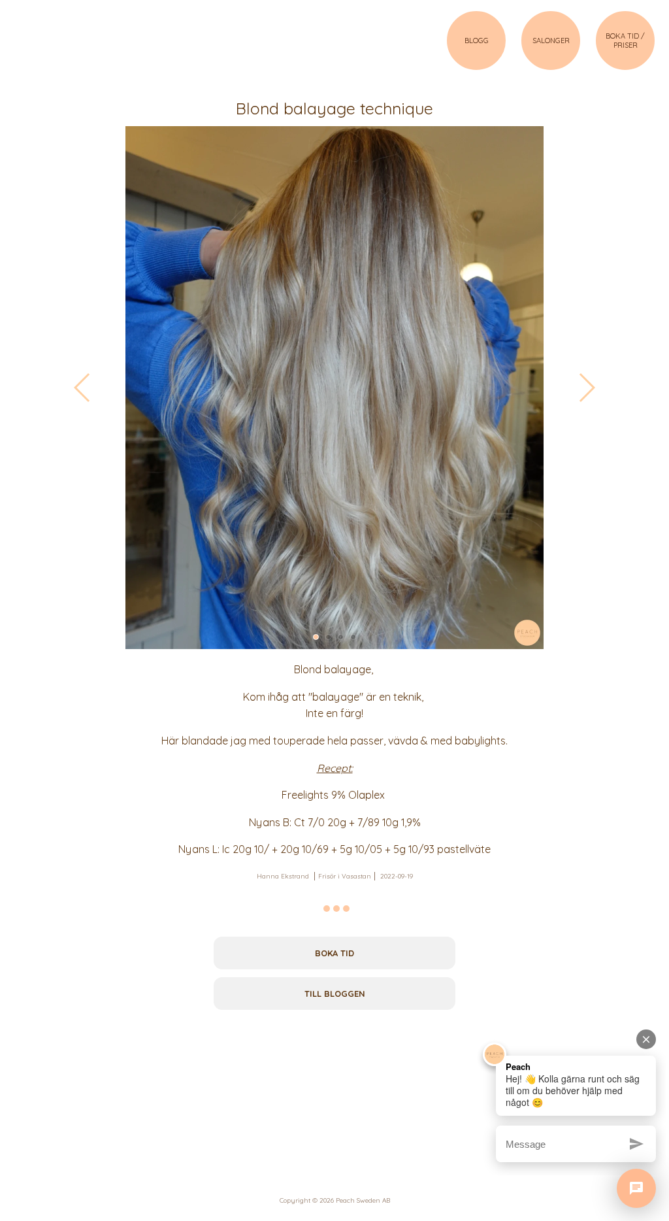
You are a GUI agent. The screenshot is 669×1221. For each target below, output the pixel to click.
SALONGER (551, 40)
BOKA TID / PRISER (625, 40)
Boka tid (334, 953)
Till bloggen (334, 993)
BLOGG (477, 40)
